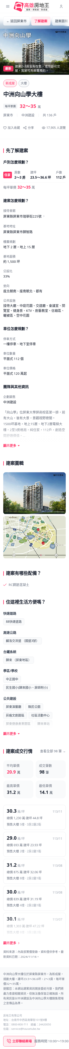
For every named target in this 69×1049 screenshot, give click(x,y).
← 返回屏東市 (16, 21)
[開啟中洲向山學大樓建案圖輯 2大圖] (34, 537)
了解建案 (40, 21)
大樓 (24, 83)
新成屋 (10, 83)
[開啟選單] (7, 6)
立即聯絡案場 (22, 1041)
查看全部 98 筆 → (53, 751)
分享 (31, 128)
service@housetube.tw (25, 1029)
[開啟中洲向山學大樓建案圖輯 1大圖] (34, 493)
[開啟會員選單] (61, 6)
